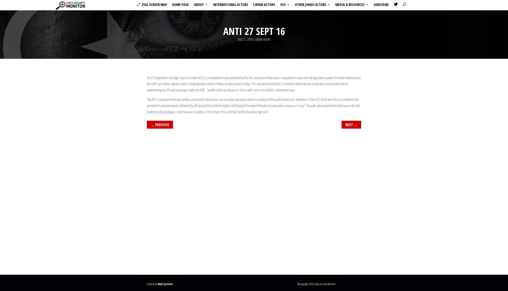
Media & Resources (350, 5)
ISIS (283, 5)
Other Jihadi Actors (310, 5)
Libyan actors (264, 5)
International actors (230, 5)
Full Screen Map (154, 5)
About (199, 5)
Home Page (180, 5)
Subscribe (381, 5)
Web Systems (165, 284)
